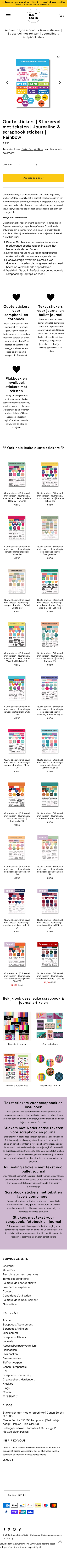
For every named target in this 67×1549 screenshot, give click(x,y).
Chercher (8, 1266)
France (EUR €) (17, 1495)
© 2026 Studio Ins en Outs (16, 1535)
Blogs (6, 1388)
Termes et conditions (16, 1278)
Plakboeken (10, 1349)
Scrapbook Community (17, 1375)
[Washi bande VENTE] (50, 1067)
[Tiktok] (19, 1529)
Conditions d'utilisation (17, 1295)
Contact (8, 1291)
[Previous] (7, 82)
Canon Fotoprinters (14, 1366)
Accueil (10, 30)
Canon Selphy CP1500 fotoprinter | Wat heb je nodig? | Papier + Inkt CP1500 (31, 1422)
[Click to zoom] (59, 57)
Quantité (7, 164)
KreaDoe (8, 1383)
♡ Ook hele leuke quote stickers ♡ (33, 448)
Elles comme (11, 1332)
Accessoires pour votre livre (20, 1345)
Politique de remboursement (20, 1300)
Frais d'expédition (32, 149)
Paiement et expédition (17, 1287)
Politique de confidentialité (19, 1283)
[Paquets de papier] (17, 1026)
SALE (6, 1371)
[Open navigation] (8, 15)
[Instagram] (14, 1529)
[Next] (59, 82)
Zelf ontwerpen (12, 1362)
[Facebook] (4, 1529)
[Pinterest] (8, 1529)
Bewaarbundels (12, 1358)
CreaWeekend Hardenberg (19, 1379)
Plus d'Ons (9, 1270)
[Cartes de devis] (50, 1026)
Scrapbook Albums (14, 1337)
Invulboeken (10, 1354)
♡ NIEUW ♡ (10, 1396)
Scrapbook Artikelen (15, 1328)
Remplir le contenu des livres (20, 1274)
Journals (8, 1341)
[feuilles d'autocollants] (17, 1067)
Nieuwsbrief (10, 1304)
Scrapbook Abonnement (18, 1324)
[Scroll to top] (60, 1542)
